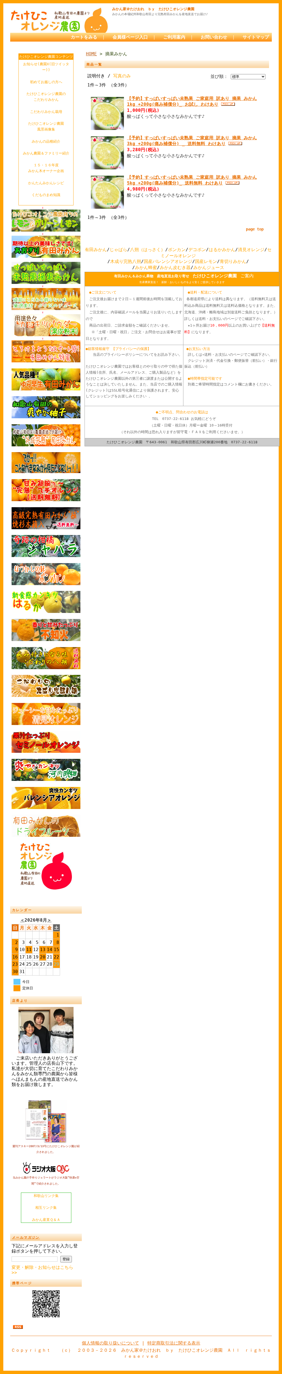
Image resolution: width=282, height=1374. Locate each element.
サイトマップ (256, 37)
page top (255, 229)
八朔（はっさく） (147, 249)
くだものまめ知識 (46, 195)
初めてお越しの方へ (46, 82)
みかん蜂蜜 (146, 267)
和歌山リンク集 (46, 1196)
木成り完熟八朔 (125, 261)
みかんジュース (208, 267)
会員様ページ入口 (130, 37)
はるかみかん (222, 249)
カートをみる (84, 37)
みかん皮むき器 (175, 267)
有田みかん (96, 249)
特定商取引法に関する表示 (173, 1343)
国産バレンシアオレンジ (168, 261)
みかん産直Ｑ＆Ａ (46, 1220)
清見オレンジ (251, 249)
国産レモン (206, 261)
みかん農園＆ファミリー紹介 (46, 153)
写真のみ (122, 75)
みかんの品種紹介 (46, 141)
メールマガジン (26, 1237)
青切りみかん (233, 261)
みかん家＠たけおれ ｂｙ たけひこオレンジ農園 (153, 9)
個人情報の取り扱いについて (110, 1343)
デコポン (197, 249)
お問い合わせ (214, 37)
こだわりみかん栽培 (46, 112)
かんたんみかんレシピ (46, 183)
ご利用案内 (174, 37)
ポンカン (177, 249)
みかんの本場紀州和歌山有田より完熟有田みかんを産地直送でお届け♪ (160, 14)
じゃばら (118, 249)
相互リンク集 (46, 1207)
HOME (91, 53)
